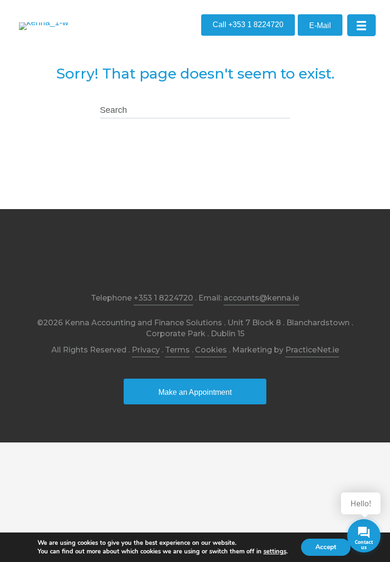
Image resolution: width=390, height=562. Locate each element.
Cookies (211, 349)
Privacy (146, 349)
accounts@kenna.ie (261, 297)
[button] (248, 25)
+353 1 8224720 (163, 297)
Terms (177, 349)
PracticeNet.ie (312, 349)
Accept (325, 547)
